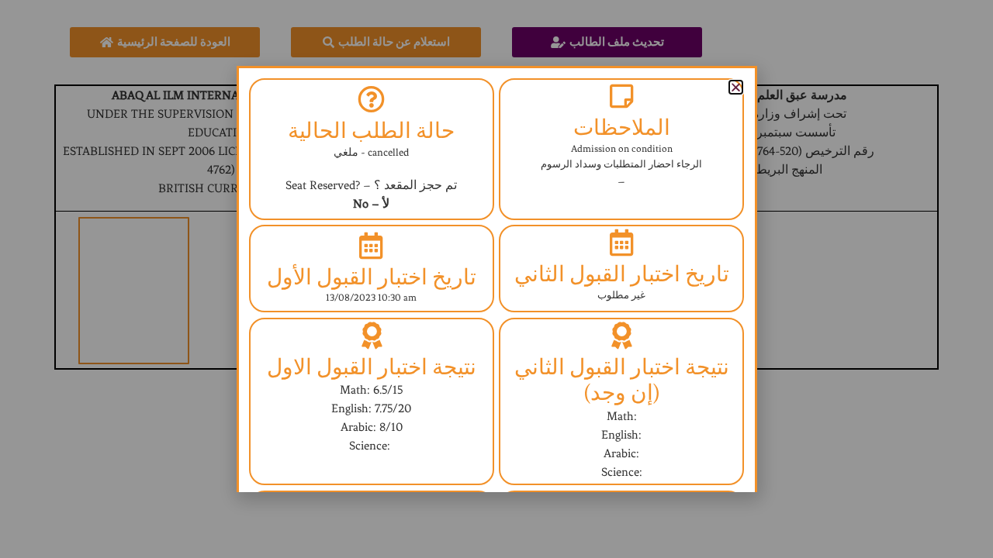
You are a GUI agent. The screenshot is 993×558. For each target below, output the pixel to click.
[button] (736, 87)
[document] (496, 279)
